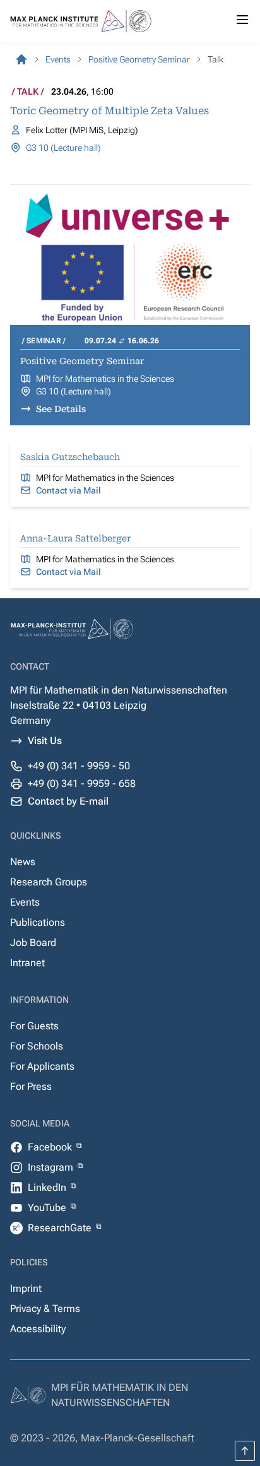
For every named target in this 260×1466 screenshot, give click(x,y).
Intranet (27, 963)
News (22, 862)
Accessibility (38, 1329)
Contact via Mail (68, 490)
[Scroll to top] (245, 1451)
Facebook (51, 1147)
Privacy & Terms (45, 1309)
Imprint (26, 1288)
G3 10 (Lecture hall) (63, 148)
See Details (61, 409)
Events (25, 902)
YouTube (48, 1208)
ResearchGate (61, 1228)
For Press (31, 1086)
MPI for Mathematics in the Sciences (105, 379)
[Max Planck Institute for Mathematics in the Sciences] (21, 59)
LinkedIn (48, 1187)
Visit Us (45, 741)
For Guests (34, 1026)
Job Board (33, 943)
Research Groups (48, 882)
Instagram (52, 1167)
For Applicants (42, 1066)
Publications (37, 922)
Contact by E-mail (68, 801)
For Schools (36, 1046)
